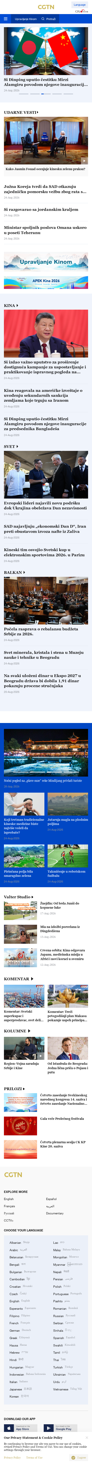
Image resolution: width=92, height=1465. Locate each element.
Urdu (59, 1381)
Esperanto (23, 1308)
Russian (64, 1315)
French (20, 1322)
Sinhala (62, 1330)
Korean (19, 1396)
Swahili (64, 1345)
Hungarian (22, 1367)
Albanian (20, 1242)
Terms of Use (34, 1457)
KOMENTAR (16, 979)
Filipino (20, 1315)
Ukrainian (66, 1374)
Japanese (21, 1388)
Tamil (60, 1352)
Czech (18, 1293)
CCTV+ (8, 1220)
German (20, 1330)
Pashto (61, 1300)
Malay (66, 1249)
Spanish (64, 1337)
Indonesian (28, 1374)
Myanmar (67, 1264)
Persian (63, 1278)
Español (51, 1199)
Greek (20, 1337)
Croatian (21, 1286)
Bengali (18, 1264)
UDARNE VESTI (20, 112)
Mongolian (66, 1256)
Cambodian (20, 1278)
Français (9, 1206)
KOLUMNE (15, 1031)
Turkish (63, 1367)
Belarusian (24, 1256)
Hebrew (19, 1352)
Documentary (55, 1213)
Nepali (61, 1271)
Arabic (18, 1249)
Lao (58, 1242)
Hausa (18, 1345)
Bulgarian (23, 1271)
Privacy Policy (12, 1457)
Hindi (16, 1359)
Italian (19, 1381)
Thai (59, 1359)
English (9, 1199)
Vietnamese (67, 1388)
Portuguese (67, 1293)
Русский (9, 1213)
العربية (50, 1206)
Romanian (65, 1308)
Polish (61, 1286)
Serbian (63, 1322)
